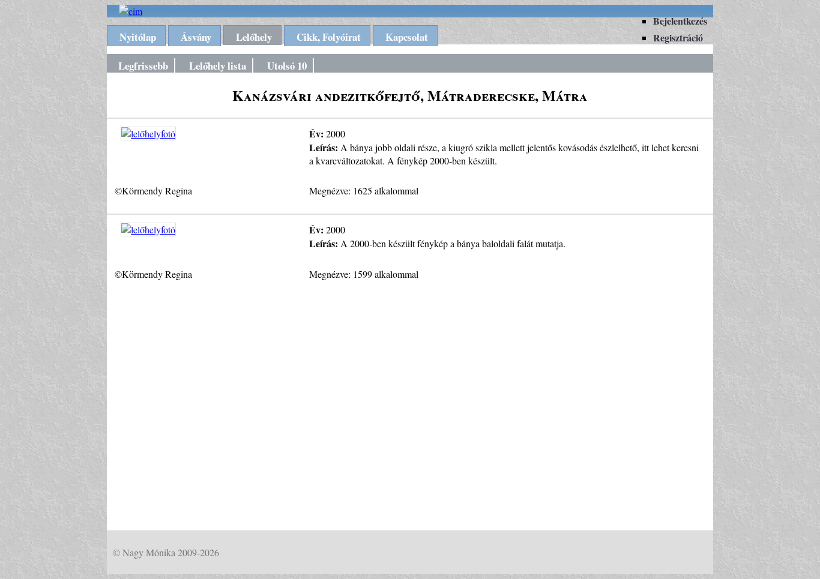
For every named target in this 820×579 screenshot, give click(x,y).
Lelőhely (254, 36)
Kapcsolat (406, 36)
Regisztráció (678, 37)
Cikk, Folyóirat (329, 36)
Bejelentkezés (680, 21)
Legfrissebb (143, 65)
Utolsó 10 (287, 65)
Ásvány (196, 36)
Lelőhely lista (217, 65)
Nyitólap (137, 36)
